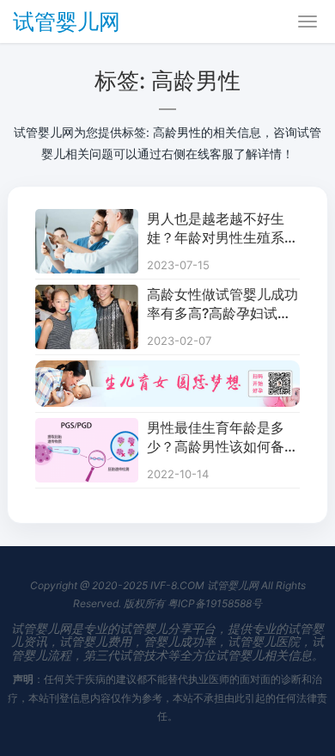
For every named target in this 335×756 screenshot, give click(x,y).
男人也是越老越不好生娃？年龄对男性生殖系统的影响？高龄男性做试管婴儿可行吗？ (222, 229)
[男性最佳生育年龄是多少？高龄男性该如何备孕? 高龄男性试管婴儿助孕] (86, 428)
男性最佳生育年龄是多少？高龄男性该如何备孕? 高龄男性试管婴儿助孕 (221, 438)
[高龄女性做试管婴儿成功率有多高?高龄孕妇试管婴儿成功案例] (86, 295)
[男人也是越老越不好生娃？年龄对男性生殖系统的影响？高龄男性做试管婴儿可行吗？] (86, 219)
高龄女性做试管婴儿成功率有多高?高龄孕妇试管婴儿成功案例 (222, 304)
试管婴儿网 (66, 21)
